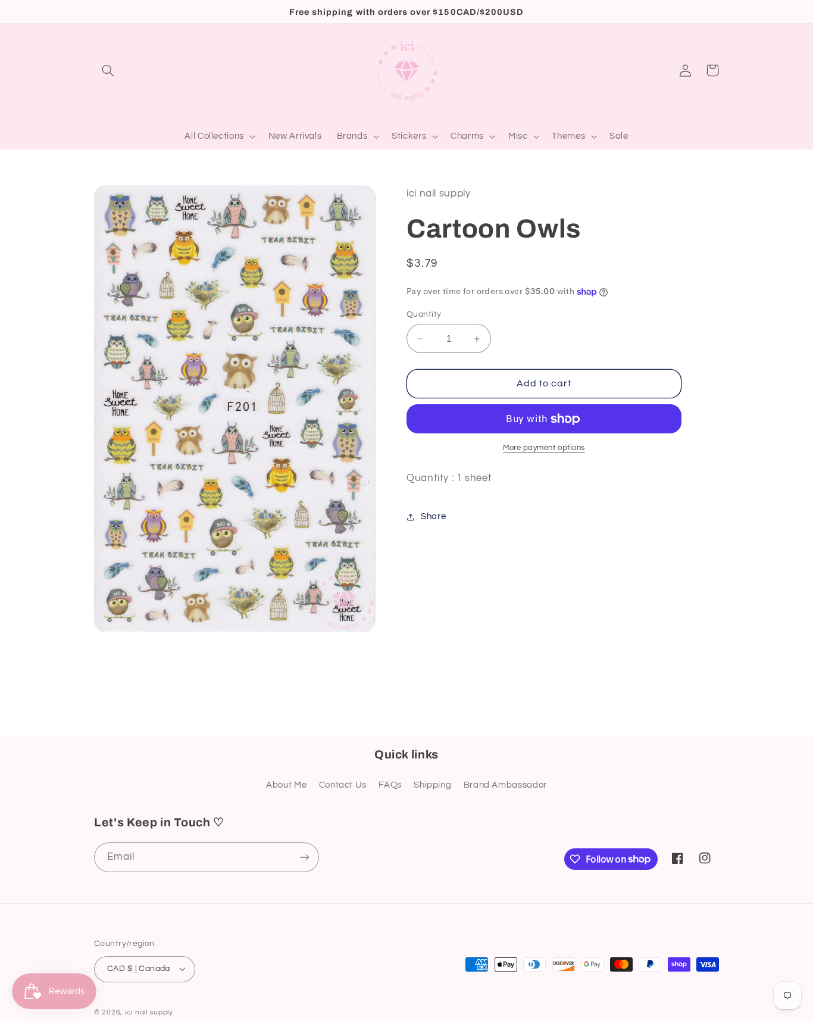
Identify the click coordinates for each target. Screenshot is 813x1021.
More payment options (544, 448)
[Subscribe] (304, 857)
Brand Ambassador (505, 784)
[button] (107, 70)
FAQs (390, 784)
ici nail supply (149, 1012)
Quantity (423, 314)
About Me (286, 784)
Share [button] (433, 516)
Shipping (432, 784)
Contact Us (343, 784)
